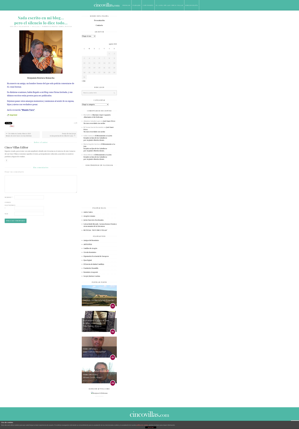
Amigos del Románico (91, 240)
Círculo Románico (90, 252)
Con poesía (148, 5)
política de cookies (142, 425)
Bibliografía (191, 5)
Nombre (9, 197)
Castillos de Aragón (90, 248)
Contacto (99, 25)
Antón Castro (88, 212)
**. (28, 110)
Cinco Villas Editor (21, 26)
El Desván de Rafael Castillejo (94, 264)
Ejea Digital (88, 260)
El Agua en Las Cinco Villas (169, 5)
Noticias (68, 26)
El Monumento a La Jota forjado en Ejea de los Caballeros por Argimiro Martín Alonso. (98, 138)
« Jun (83, 81)
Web (6, 214)
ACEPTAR (151, 427)
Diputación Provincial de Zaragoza (96, 256)
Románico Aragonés (91, 272)
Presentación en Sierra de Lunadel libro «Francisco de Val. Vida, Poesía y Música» (96, 323)
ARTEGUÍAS (88, 244)
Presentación (99, 20)
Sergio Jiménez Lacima (92, 276)
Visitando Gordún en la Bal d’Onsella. (98, 300)
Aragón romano (89, 216)
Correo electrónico (9, 205)
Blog (125, 16)
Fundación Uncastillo (91, 268)
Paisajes (137, 5)
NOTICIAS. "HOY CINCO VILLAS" (95, 230)
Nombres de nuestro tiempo (53, 26)
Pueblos (126, 5)
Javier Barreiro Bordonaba (93, 220)
